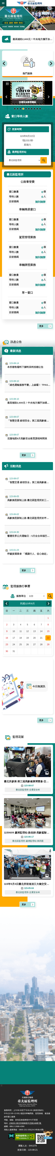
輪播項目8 (35, 109)
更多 (41, 326)
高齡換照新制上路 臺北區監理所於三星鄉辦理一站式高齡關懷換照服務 (28, 498)
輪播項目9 (37, 109)
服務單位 (21, 596)
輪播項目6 (29, 109)
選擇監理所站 (19, 152)
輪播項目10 (40, 109)
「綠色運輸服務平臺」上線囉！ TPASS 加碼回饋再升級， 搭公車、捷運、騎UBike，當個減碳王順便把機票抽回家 (28, 383)
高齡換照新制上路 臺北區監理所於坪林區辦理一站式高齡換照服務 (28, 516)
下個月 (48, 603)
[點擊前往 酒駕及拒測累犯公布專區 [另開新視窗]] (15, 1076)
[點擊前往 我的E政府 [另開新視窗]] (11, 1136)
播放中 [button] (7, 83)
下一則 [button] (51, 63)
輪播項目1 (15, 109)
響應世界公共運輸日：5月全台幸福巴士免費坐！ (28, 534)
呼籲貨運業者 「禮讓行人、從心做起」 (28, 552)
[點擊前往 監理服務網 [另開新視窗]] (39, 1076)
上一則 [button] (4, 63)
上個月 (6, 603)
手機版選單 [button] (3, 3)
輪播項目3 (20, 109)
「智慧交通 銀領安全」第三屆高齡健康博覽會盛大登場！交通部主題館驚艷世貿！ (33, 39)
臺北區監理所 (30, 3)
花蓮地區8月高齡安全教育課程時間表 (27, 437)
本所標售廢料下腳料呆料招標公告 (25, 365)
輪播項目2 (18, 109)
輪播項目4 (23, 109)
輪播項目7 (32, 109)
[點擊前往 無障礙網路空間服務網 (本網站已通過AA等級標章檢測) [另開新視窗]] (25, 1136)
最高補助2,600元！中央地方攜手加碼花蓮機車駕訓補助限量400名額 (28, 401)
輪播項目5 (26, 109)
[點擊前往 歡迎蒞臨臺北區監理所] (27, 18)
